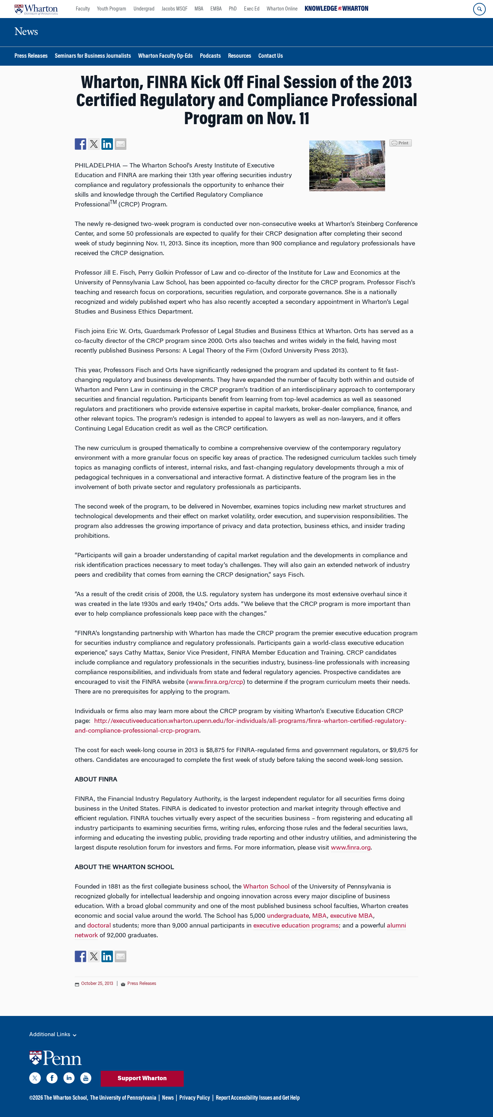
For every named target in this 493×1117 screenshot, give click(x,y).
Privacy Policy (194, 1098)
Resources (239, 56)
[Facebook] (52, 1079)
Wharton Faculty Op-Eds (165, 56)
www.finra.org (351, 848)
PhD (233, 9)
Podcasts (210, 56)
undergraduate (288, 916)
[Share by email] (120, 144)
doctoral (99, 926)
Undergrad (144, 9)
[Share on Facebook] (80, 144)
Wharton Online (282, 9)
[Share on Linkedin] (107, 144)
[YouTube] (86, 1079)
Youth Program (111, 9)
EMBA (216, 9)
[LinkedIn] (69, 1079)
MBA (199, 9)
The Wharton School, (66, 1098)
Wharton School (266, 887)
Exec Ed (251, 9)
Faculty (83, 9)
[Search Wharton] (479, 9)
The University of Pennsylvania (123, 1098)
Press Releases (31, 56)
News (168, 1098)
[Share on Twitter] (94, 144)
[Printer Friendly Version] (401, 142)
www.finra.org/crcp (215, 682)
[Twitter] (35, 1079)
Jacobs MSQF (174, 9)
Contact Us (270, 56)
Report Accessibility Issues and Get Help (258, 1098)
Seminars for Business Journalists (93, 56)
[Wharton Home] (36, 9)
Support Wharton (142, 1079)
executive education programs (296, 926)
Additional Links (50, 1035)
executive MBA (351, 916)
